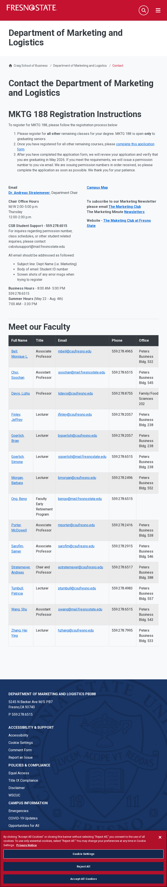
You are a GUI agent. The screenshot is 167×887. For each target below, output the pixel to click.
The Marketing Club (125, 207)
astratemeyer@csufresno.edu (80, 567)
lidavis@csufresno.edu (75, 393)
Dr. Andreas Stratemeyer (29, 193)
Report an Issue (20, 757)
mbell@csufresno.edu (74, 351)
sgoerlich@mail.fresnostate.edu (82, 457)
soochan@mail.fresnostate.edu (81, 372)
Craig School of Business (31, 65)
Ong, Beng (19, 499)
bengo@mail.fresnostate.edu (80, 499)
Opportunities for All (23, 826)
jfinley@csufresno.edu (75, 414)
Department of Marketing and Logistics (80, 65)
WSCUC (14, 795)
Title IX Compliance (23, 780)
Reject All (83, 866)
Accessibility (18, 735)
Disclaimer (16, 788)
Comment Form (20, 750)
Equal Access (18, 773)
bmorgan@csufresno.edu (77, 478)
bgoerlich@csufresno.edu (77, 436)
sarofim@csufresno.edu (76, 546)
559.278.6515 (22, 714)
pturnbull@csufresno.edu (77, 588)
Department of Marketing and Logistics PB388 (52, 694)
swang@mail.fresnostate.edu (80, 609)
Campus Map (97, 187)
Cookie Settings (20, 743)
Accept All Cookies (83, 878)
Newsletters (134, 212)
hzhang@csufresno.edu (76, 630)
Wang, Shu (19, 609)
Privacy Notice (26, 845)
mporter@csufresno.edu (76, 525)
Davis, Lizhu (20, 393)
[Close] (160, 837)
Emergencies (18, 811)
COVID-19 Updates (23, 818)
